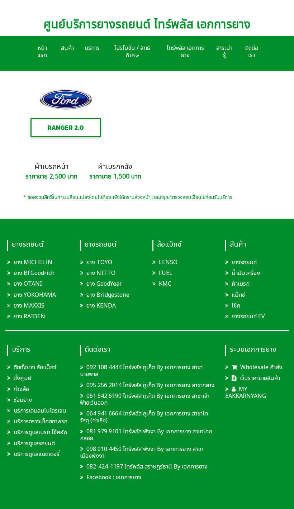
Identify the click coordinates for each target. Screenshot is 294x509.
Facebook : (100, 477)
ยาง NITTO (100, 273)
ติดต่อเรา (251, 52)
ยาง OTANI (28, 284)
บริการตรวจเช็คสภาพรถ (40, 421)
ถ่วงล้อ (21, 389)
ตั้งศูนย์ (22, 378)
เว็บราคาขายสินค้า (259, 378)
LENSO (168, 262)
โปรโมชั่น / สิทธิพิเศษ (132, 52)
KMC (165, 284)
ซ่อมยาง (23, 400)
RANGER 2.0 (65, 127)
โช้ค (236, 305)
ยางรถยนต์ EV (248, 316)
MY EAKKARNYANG (245, 392)
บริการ (92, 48)
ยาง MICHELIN (33, 262)
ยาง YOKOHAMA (35, 295)
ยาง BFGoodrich (34, 273)
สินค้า (67, 48)
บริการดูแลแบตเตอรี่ (37, 454)
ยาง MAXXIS (29, 305)
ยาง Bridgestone (107, 295)
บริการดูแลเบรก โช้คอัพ (40, 432)
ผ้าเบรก (241, 284)
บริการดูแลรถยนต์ (34, 443)
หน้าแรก (42, 52)
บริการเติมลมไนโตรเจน (40, 410)
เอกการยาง (128, 477)
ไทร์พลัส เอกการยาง (185, 52)
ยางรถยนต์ (244, 262)
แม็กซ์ (238, 295)
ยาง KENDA (101, 305)
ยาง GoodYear (104, 284)
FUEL (165, 273)
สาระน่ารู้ (224, 52)
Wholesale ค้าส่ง (260, 367)
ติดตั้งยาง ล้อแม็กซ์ (35, 367)
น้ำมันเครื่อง (246, 273)
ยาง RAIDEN (29, 316)
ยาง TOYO (99, 262)
